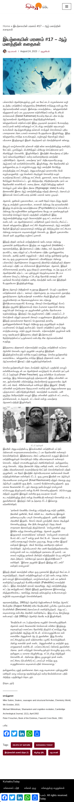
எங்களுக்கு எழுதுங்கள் (53, 788)
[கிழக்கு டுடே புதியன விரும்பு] (37, 6)
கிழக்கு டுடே (39, 752)
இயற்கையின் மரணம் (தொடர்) (16, 752)
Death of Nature (21, 745)
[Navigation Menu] (66, 6)
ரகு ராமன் (12, 51)
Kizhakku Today (44, 745)
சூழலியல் (45, 51)
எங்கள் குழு (30, 788)
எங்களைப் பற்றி (11, 788)
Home (6, 26)
